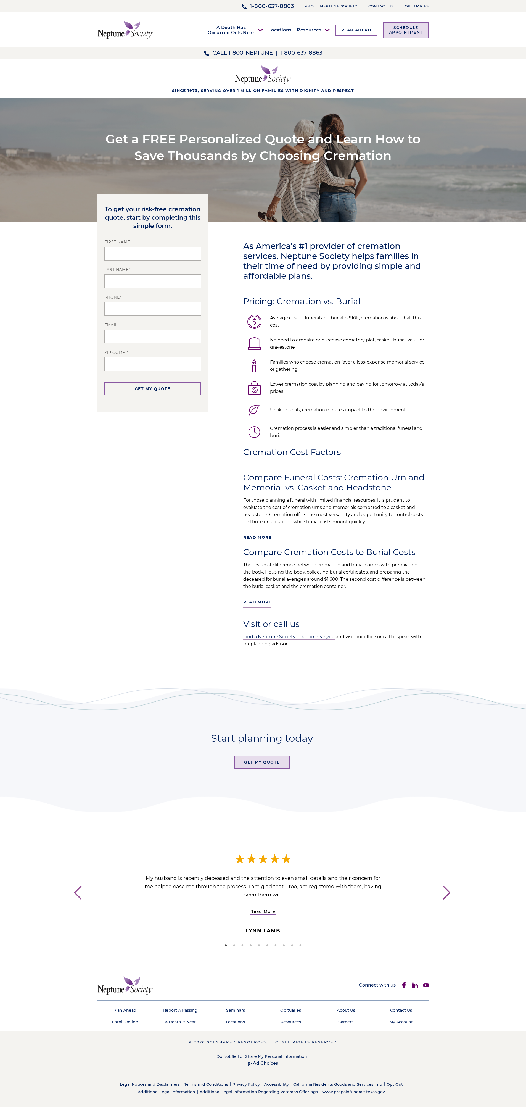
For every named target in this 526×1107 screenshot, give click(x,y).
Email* (111, 324)
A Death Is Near (180, 1021)
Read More (263, 911)
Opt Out (395, 1084)
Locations (280, 30)
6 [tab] (267, 945)
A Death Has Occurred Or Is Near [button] (231, 30)
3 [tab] (242, 945)
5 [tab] (259, 945)
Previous (77, 903)
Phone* (112, 297)
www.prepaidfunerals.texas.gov (353, 1091)
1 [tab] (226, 945)
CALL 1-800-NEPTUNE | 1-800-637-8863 (267, 52)
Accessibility (276, 1084)
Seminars (235, 1010)
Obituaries (417, 6)
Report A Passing (180, 1010)
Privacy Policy (246, 1084)
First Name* (118, 242)
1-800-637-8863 (272, 6)
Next (449, 903)
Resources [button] (309, 30)
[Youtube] (426, 985)
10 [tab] (300, 945)
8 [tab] (284, 945)
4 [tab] (250, 945)
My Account (401, 1021)
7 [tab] (275, 945)
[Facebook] (404, 985)
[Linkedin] (415, 985)
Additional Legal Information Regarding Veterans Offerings (259, 1091)
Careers (345, 1021)
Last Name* (117, 269)
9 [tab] (292, 945)
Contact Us (381, 6)
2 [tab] (234, 945)
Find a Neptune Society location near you (289, 636)
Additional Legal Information (166, 1091)
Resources (291, 1021)
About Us (346, 1010)
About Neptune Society (331, 6)
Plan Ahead (124, 1010)
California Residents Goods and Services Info (337, 1084)
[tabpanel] (263, 891)
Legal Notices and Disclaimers (150, 1084)
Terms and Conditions (206, 1084)
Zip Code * (116, 352)
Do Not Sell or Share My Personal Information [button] (261, 1056)
